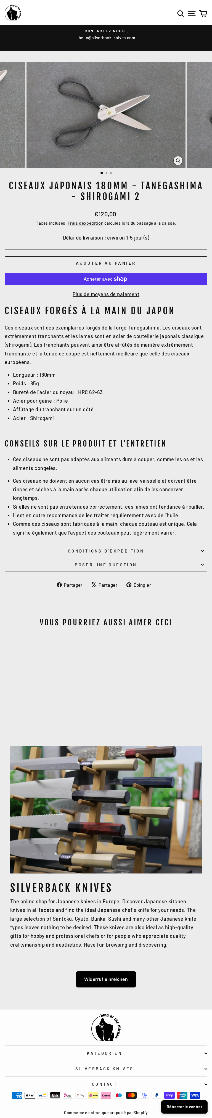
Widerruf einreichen (106, 979)
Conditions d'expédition (106, 550)
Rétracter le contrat (184, 1106)
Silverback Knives (104, 1068)
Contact (104, 1084)
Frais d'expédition (85, 222)
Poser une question (106, 564)
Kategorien (104, 1053)
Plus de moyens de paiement (106, 294)
